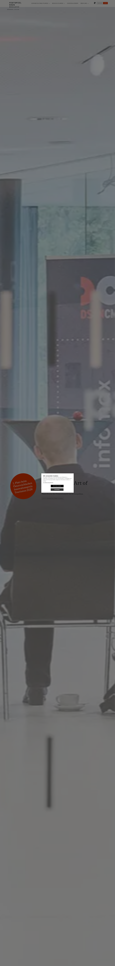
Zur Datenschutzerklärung (48, 482)
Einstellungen (57, 489)
